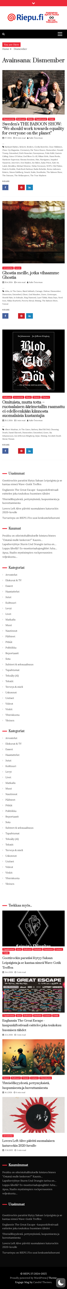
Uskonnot (11, 692)
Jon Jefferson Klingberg (24, 436)
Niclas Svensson (38, 166)
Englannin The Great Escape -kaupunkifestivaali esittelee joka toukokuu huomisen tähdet (31, 1025)
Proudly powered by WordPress (28, 1277)
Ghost (25, 294)
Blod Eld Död (44, 429)
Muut (28, 397)
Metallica (12, 166)
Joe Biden (36, 162)
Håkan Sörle (43, 156)
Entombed (13, 153)
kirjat (37, 436)
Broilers (30, 147)
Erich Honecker (25, 153)
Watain (11, 439)
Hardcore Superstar (10, 159)
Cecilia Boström (41, 147)
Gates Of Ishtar (15, 156)
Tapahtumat (41, 119)
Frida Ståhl (49, 153)
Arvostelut (8, 268)
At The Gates (16, 291)
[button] (60, 1282)
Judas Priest (46, 162)
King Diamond (30, 297)
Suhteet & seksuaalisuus (19, 664)
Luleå (4, 166)
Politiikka (10, 647)
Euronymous (38, 153)
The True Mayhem (38, 175)
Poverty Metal (28, 300)
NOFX (49, 166)
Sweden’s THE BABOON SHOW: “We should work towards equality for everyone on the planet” (33, 129)
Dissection (7, 294)
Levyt (17, 268)
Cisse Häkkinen (55, 147)
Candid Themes (42, 1282)
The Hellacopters (21, 175)
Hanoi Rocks (54, 156)
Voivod (5, 304)
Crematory (24, 150)
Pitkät (30, 119)
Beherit (22, 147)
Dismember (51, 150)
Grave (43, 294)
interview (16, 162)
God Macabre (34, 294)
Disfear (46, 291)
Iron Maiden (26, 162)
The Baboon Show (54, 172)
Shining (38, 300)
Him (37, 159)
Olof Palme (57, 166)
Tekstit (37, 397)
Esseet (9, 585)
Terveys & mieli (14, 686)
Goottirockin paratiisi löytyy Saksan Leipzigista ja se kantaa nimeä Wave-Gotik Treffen (31, 963)
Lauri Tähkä (42, 297)
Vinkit (51, 119)
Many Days (52, 297)
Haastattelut (8, 119)
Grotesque (52, 294)
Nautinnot (11, 630)
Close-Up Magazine (10, 150)
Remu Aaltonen (53, 169)
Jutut (8, 597)
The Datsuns (7, 175)
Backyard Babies (12, 147)
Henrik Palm (7, 297)
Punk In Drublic (8, 169)
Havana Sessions (27, 159)
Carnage (39, 291)
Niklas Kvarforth (14, 300)
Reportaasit (12, 653)
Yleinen (45, 397)
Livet (8, 613)
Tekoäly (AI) (12, 675)
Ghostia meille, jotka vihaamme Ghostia (30, 275)
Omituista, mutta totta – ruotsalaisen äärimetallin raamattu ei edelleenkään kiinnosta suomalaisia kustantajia (33, 409)
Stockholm (41, 172)
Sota (7, 658)
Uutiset (9, 698)
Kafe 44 (55, 162)
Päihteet (10, 636)
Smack (27, 172)
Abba (7, 291)
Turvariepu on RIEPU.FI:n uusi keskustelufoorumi (31, 517)
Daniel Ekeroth (15, 432)
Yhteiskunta (12, 714)
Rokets (5, 172)
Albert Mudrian (11, 429)
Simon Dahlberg (16, 172)
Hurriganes (45, 159)
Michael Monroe (24, 166)
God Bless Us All (30, 156)
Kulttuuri (21, 119)
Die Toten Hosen (37, 150)
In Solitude (18, 297)
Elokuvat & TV (13, 580)
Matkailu (10, 619)
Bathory (34, 429)
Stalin (33, 172)
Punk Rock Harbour (24, 169)
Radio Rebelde (40, 169)
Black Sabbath (28, 291)
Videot (9, 703)
